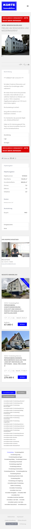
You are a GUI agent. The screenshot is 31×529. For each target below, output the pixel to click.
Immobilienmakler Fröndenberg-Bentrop (14, 408)
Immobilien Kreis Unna (15, 490)
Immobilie (21, 499)
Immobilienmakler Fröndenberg (15, 483)
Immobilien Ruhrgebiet (10, 492)
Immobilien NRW (22, 492)
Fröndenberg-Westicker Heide (15, 476)
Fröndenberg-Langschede (15, 464)
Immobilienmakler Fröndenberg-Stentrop (14, 428)
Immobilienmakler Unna (10, 439)
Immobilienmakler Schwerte (10, 443)
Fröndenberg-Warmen (9, 471)
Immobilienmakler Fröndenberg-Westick (13, 435)
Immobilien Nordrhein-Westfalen (15, 497)
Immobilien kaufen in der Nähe (15, 502)
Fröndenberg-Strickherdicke (15, 469)
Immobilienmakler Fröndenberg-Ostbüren (14, 426)
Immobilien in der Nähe (12, 499)
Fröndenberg (10, 452)
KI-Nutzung (23, 524)
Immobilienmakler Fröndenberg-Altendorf (14, 401)
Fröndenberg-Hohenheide (15, 461)
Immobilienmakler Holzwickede (11, 441)
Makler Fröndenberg (15, 485)
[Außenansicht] (15, 45)
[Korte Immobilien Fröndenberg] (9, 6)
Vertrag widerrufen (11, 524)
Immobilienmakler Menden (10, 437)
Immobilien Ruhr (15, 495)
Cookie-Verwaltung (10, 520)
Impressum (20, 517)
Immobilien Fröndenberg (15, 488)
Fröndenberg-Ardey (15, 454)
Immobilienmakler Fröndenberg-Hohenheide (12, 418)
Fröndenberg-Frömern (21, 459)
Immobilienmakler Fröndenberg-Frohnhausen (12, 413)
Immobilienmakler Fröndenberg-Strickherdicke (12, 431)
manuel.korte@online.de (9, 264)
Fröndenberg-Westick (15, 473)
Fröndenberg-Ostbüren (15, 466)
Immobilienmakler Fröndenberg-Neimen (14, 424)
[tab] (8, 392)
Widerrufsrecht (22, 520)
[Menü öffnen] (27, 6)
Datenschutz (11, 517)
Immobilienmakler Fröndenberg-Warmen (14, 433)
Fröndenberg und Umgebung (15, 480)
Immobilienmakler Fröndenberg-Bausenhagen (12, 406)
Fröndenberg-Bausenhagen (15, 457)
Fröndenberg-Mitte (15, 478)
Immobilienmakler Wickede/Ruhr (12, 445)
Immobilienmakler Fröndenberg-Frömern (14, 415)
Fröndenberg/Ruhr (19, 452)
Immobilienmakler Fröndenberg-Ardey (13, 403)
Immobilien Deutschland (11, 504)
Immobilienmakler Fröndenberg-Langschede (12, 421)
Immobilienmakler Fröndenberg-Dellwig (13, 410)
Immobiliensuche (22, 504)
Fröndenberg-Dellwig (9, 459)
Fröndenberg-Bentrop (21, 471)
